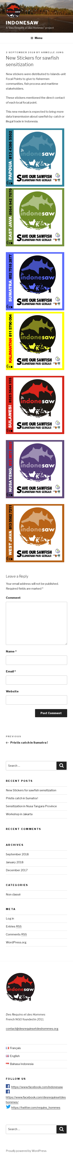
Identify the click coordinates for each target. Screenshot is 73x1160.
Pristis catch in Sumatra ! (22, 798)
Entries (14, 926)
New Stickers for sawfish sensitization (31, 790)
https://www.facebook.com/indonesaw (37, 1087)
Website (12, 691)
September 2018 (17, 854)
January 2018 (15, 862)
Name (11, 651)
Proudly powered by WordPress (26, 1150)
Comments (16, 934)
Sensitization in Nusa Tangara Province (31, 806)
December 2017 (17, 870)
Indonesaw (22, 23)
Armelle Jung (52, 52)
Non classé (13, 894)
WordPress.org (16, 942)
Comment (13, 597)
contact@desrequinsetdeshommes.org (32, 1028)
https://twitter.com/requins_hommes (35, 1107)
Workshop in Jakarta (19, 814)
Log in (10, 918)
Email (11, 671)
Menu (38, 38)
